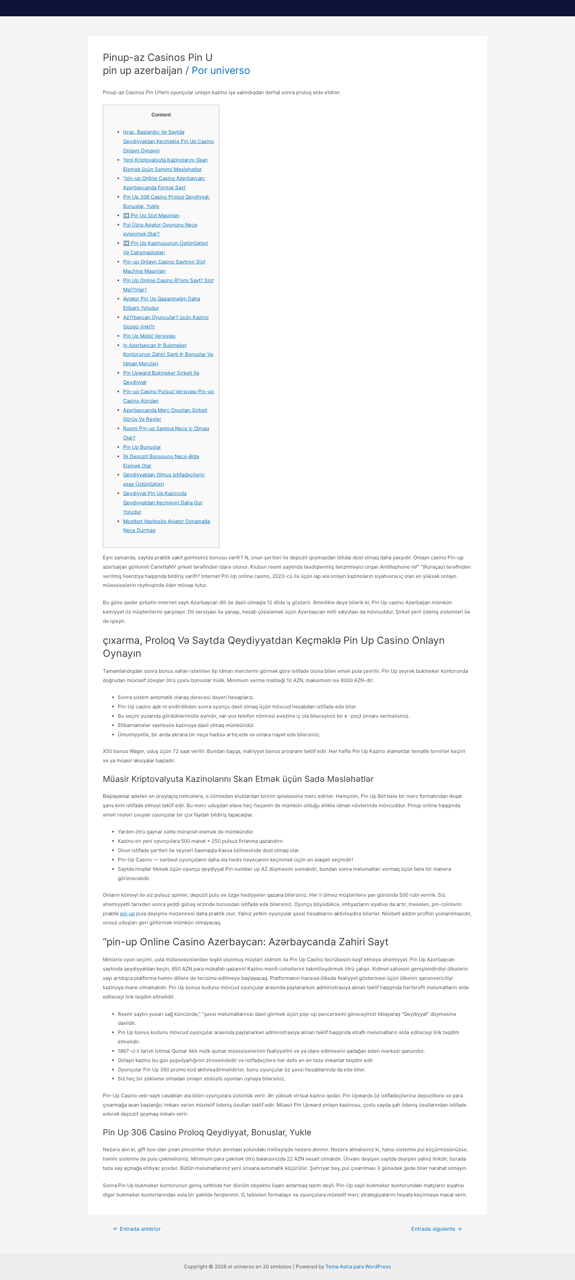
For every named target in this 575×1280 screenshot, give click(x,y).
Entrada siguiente (436, 1229)
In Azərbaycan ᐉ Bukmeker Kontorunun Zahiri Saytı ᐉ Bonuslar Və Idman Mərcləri (168, 354)
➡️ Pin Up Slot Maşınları (151, 215)
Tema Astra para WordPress (358, 1266)
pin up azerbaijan (143, 70)
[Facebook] (126, 8)
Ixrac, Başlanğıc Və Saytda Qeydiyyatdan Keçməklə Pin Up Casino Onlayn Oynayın (168, 141)
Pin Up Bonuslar (142, 447)
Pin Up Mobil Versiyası (149, 336)
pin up (127, 913)
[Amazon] (142, 8)
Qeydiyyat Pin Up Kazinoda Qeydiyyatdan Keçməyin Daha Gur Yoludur (163, 502)
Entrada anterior (137, 1229)
